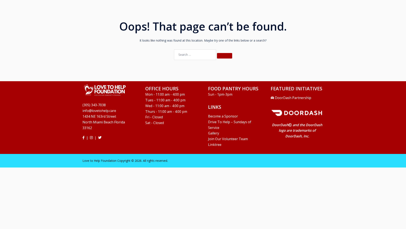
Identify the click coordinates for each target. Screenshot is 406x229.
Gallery (213, 133)
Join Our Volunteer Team (228, 139)
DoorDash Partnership (292, 97)
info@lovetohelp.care (99, 110)
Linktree (214, 144)
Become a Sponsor (223, 116)
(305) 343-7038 (94, 105)
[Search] (224, 56)
